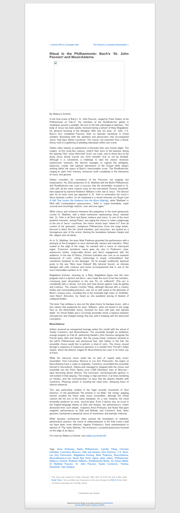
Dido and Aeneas (91, 452)
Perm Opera (91, 458)
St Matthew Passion (61, 464)
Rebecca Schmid (58, 461)
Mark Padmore (104, 455)
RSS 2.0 (114, 480)
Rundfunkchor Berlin (99, 461)
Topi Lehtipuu (68, 467)
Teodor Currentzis (108, 464)
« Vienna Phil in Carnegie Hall (64, 45)
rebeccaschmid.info (96, 436)
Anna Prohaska (65, 449)
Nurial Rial (78, 458)
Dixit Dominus (109, 452)
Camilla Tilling (109, 449)
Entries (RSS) (80, 505)
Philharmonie (121, 458)
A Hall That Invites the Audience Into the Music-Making (79, 200)
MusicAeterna (121, 455)
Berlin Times (57, 480)
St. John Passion (86, 464)
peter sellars (106, 458)
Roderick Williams (78, 461)
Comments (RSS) (97, 505)
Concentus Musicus (70, 452)
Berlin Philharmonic (87, 449)
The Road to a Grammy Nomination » (111, 45)
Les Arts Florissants (61, 455)
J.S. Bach (123, 452)
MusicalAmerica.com (60, 458)
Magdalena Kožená (84, 455)
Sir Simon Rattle (119, 461)
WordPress (108, 503)
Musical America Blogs (90, 20)
